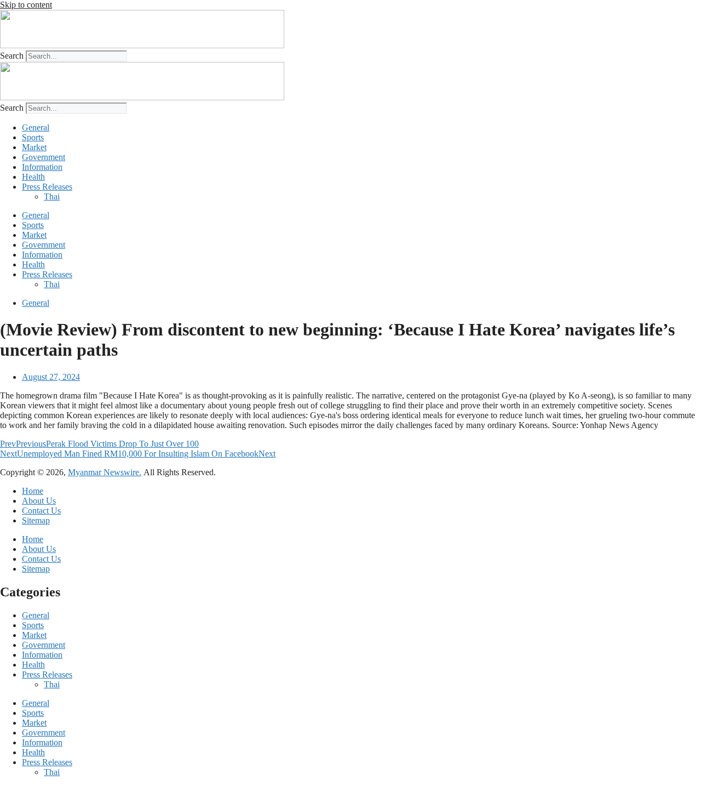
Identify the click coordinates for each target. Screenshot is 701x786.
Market (34, 147)
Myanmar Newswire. (104, 472)
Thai (52, 196)
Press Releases (47, 186)
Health (33, 176)
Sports (33, 137)
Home (32, 490)
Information (42, 167)
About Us (39, 500)
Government (43, 157)
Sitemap (36, 520)
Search (12, 55)
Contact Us (41, 510)
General (35, 127)
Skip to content (26, 4)
